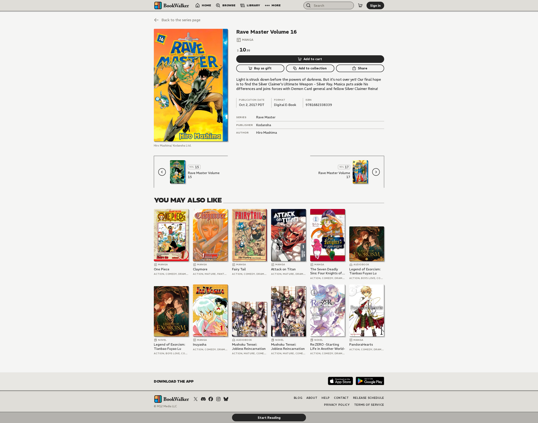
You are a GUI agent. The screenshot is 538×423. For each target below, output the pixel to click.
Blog (298, 398)
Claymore (200, 269)
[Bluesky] (225, 399)
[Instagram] (218, 399)
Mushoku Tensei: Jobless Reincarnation (249, 346)
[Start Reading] (191, 85)
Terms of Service (369, 404)
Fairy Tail (239, 269)
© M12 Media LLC (165, 406)
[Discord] (203, 399)
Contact (341, 398)
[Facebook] (210, 399)
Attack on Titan (283, 269)
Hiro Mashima (266, 133)
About (311, 398)
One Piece (161, 269)
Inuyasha (199, 344)
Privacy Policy (337, 404)
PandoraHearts (361, 344)
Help (326, 398)
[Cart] (360, 5)
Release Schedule (368, 398)
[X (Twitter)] (195, 399)
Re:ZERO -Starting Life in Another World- (327, 346)
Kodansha (263, 125)
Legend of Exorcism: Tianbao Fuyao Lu (365, 271)
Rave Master (266, 117)
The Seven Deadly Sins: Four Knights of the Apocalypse (326, 271)
